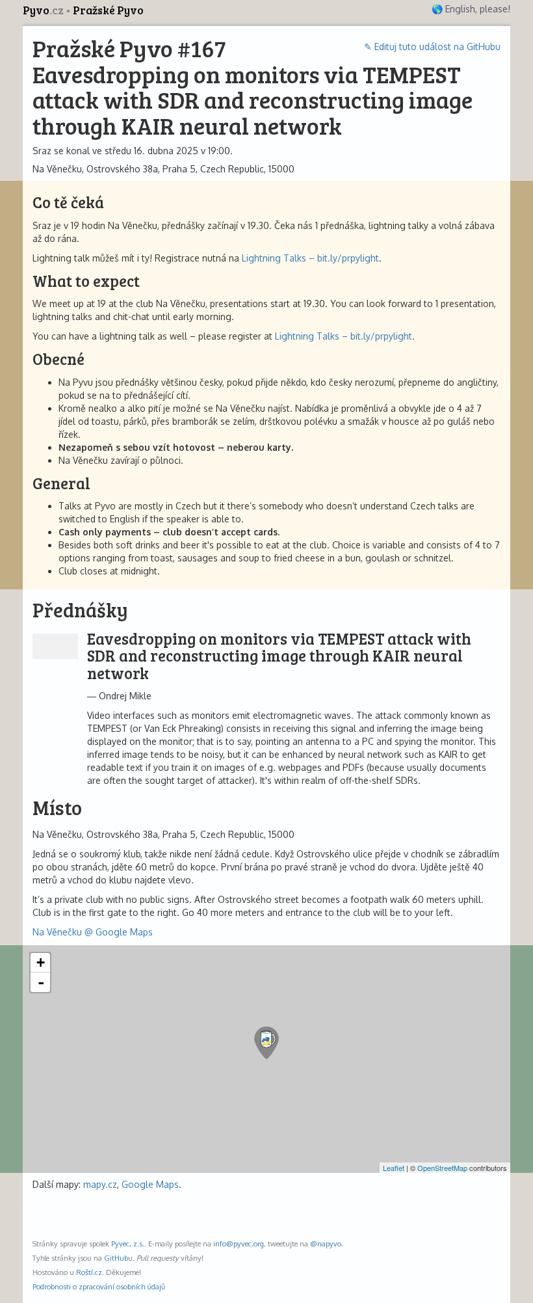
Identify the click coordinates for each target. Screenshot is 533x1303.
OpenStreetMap (442, 1167)
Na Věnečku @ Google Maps (92, 931)
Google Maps (150, 1184)
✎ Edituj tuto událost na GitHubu (432, 46)
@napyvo (325, 1243)
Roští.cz (89, 1272)
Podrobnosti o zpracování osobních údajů (98, 1286)
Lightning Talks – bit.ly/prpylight (310, 257)
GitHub (116, 1258)
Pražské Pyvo (108, 10)
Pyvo (43, 10)
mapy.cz (100, 1184)
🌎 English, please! (471, 8)
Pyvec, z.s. (127, 1243)
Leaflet (393, 1167)
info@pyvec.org (238, 1243)
